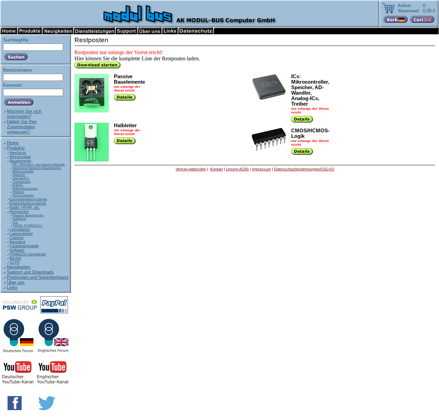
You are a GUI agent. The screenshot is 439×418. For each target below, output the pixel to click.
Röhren (18, 185)
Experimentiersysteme (28, 199)
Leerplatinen (20, 229)
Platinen (18, 192)
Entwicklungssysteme (28, 203)
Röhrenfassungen (25, 188)
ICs (15, 222)
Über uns (16, 282)
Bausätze (17, 242)
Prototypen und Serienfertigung (37, 277)
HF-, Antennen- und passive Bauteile (39, 164)
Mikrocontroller (23, 171)
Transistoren (22, 181)
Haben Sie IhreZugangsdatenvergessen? (21, 126)
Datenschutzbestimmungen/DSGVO (304, 169)
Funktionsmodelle (24, 246)
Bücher (16, 258)
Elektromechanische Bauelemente (37, 168)
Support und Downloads (30, 272)
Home (13, 142)
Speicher (19, 175)
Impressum (261, 169)
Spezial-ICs (21, 178)
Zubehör (17, 238)
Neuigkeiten (18, 267)
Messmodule (20, 157)
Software (17, 250)
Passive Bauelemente (28, 215)
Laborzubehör (21, 233)
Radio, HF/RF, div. (25, 207)
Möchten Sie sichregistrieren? (24, 114)
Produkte (16, 148)
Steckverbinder (23, 195)
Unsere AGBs (237, 169)
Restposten (19, 212)
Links (12, 287)
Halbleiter (19, 218)
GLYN (15, 262)
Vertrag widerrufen (191, 169)
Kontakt (216, 169)
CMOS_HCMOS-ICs (27, 225)
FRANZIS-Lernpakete (28, 254)
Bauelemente (20, 161)
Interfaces (18, 153)
